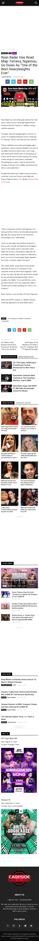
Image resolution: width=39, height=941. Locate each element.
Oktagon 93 (5, 800)
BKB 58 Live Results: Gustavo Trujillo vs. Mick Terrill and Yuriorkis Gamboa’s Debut (19, 580)
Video (14, 53)
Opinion (4, 722)
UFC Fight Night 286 (9, 738)
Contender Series (6, 685)
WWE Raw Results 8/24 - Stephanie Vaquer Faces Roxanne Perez (9, 482)
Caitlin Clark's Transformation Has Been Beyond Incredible (9, 509)
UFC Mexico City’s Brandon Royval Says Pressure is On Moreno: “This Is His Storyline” (9, 345)
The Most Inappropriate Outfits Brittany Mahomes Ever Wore (29, 455)
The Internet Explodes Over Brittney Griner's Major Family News (28, 482)
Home (3, 49)
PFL (10, 53)
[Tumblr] (19, 926)
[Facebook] (8, 926)
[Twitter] (25, 926)
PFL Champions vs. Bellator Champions (19, 318)
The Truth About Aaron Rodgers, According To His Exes (28, 428)
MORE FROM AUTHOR (26, 357)
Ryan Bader (5, 321)
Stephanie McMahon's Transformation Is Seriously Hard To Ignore (9, 455)
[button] (36, 3)
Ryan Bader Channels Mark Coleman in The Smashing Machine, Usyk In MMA (24, 377)
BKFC (4, 586)
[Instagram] (13, 926)
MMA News (4, 53)
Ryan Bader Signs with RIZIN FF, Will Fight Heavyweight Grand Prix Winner (24, 388)
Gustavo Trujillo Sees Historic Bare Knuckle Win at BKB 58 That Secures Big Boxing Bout (24, 606)
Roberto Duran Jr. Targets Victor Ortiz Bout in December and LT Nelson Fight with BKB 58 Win (23, 617)
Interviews (4, 380)
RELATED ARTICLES (9, 357)
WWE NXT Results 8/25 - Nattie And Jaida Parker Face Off (28, 509)
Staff (14, 685)
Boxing (4, 697)
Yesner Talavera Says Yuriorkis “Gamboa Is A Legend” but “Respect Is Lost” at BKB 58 (24, 594)
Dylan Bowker (11, 586)
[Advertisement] (19, 26)
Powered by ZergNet (23, 403)
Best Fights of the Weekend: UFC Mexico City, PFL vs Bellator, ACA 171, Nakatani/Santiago (29, 345)
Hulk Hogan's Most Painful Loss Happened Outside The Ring (9, 428)
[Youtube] (31, 926)
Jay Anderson (7, 77)
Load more (18, 727)
